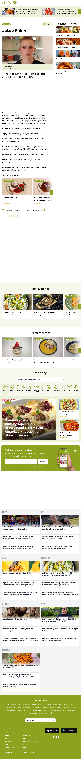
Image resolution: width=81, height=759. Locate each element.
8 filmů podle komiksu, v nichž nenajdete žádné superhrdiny (18, 630)
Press (24, 732)
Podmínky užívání (9, 741)
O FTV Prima (7, 729)
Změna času (57, 704)
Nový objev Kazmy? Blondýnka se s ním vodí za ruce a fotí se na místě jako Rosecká (59, 639)
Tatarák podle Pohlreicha (14, 710)
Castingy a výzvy (27, 735)
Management (26, 729)
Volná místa (7, 732)
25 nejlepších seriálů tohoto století (14, 619)
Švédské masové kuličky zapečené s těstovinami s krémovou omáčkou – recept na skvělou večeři (24, 427)
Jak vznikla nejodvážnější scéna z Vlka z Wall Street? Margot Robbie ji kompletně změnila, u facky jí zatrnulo (20, 639)
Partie (65, 704)
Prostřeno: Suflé (11, 198)
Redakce (25, 747)
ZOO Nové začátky (24, 707)
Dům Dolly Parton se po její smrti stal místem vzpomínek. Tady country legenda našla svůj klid (18, 676)
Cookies (6, 744)
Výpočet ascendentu (54, 710)
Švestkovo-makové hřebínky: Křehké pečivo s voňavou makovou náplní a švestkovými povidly (46, 313)
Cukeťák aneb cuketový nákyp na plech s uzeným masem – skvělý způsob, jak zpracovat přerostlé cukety (27, 12)
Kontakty (25, 738)
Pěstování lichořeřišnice (39, 710)
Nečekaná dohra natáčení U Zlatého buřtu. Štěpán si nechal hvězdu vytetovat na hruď (58, 528)
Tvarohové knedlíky (69, 710)
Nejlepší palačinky (34, 713)
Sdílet (47, 24)
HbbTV (6, 738)
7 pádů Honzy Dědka (49, 707)
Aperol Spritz (60, 59)
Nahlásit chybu (8, 752)
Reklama (6, 735)
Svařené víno (71, 707)
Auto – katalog (36, 707)
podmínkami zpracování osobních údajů (33, 466)
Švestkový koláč (47, 713)
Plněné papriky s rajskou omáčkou (64, 72)
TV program (47, 704)
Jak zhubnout (12, 704)
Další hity (73, 24)
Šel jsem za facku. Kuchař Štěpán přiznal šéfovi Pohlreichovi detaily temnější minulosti (57, 547)
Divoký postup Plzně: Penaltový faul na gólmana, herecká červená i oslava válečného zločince (18, 547)
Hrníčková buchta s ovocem (65, 47)
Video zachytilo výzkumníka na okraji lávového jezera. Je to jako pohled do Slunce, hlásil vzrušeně (20, 593)
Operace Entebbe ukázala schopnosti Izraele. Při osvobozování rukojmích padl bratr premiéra (18, 584)
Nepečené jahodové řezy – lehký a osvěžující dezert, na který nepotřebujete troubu (66, 11)
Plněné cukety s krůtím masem (66, 35)
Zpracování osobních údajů (30, 741)
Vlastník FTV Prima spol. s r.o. (11, 748)
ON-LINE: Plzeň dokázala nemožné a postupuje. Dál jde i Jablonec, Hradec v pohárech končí (21, 528)
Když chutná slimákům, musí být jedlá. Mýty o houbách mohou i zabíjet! (20, 685)
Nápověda (25, 744)
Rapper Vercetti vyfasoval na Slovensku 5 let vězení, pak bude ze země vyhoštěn (60, 630)
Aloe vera (26, 710)
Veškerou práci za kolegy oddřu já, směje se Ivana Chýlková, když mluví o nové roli (57, 537)
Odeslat (43, 462)
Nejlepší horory (36, 704)
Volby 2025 (61, 707)
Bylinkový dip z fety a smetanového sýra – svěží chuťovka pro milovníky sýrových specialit (14, 313)
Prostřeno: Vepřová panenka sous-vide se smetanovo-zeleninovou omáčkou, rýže (45, 361)
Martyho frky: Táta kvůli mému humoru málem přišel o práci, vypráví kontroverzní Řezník (59, 620)
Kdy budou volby (11, 707)
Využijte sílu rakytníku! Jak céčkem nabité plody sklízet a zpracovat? (20, 666)
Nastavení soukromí (28, 752)
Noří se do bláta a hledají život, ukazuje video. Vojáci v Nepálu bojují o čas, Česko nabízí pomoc (20, 537)
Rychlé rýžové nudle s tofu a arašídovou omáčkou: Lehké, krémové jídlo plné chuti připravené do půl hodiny (60, 593)
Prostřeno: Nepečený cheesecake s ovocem (16, 361)
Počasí (71, 704)
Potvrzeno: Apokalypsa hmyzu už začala (16, 573)
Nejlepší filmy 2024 (24, 704)
